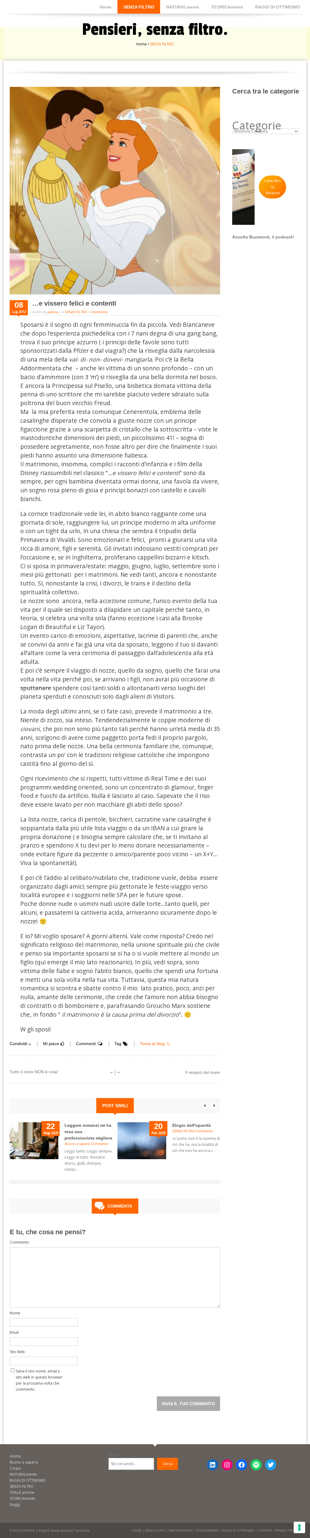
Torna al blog (152, 1043)
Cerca (113, 1454)
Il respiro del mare (202, 1072)
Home (105, 7)
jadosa (53, 312)
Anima (15, 1456)
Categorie (256, 126)
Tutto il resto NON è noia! (34, 1071)
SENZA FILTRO (139, 7)
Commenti (86, 1043)
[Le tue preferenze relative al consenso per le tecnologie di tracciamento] (299, 1527)
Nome (15, 1313)
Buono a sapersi (77, 1143)
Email (14, 1332)
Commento (19, 1242)
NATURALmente (182, 7)
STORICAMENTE (207, 1530)
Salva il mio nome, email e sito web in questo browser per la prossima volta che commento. (39, 1372)
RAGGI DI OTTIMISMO (277, 7)
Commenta (98, 312)
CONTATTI (265, 1530)
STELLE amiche (22, 1492)
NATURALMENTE (181, 1530)
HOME (137, 1530)
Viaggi (15, 1504)
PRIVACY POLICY (287, 1530)
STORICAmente (227, 7)
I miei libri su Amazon (272, 186)
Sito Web (17, 1351)
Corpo (15, 1468)
